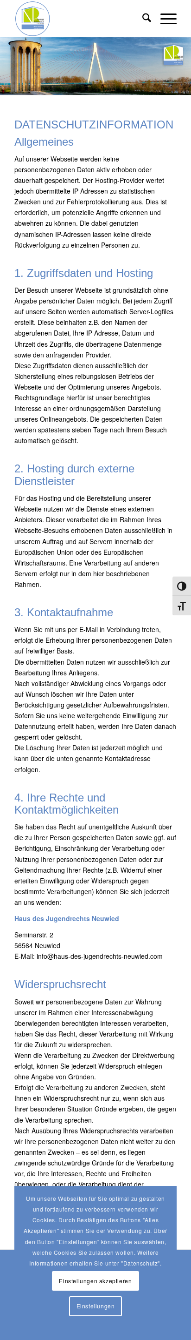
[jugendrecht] (79, 18)
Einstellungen (95, 1306)
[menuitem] (142, 18)
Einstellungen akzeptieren (95, 1281)
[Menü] (164, 18)
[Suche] (142, 18)
